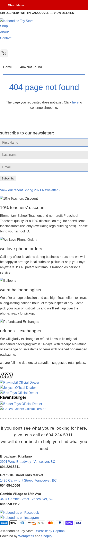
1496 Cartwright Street (28, 480)
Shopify (46, 536)
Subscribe (8, 178)
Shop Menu (16, 5)
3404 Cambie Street (26, 499)
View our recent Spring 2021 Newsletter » (30, 190)
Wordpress (26, 536)
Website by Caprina (50, 531)
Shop (4, 26)
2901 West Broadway (27, 461)
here (75, 102)
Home (7, 67)
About (4, 32)
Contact (5, 38)
